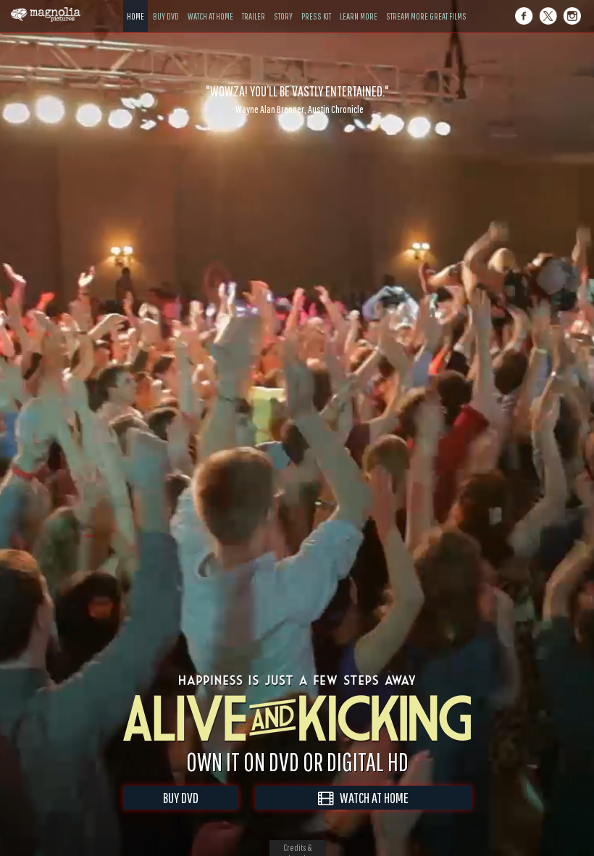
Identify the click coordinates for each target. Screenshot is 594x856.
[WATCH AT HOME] (210, 5)
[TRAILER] (253, 5)
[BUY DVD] (166, 5)
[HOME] (135, 5)
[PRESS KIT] (316, 5)
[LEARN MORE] (358, 5)
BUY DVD (180, 797)
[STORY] (283, 5)
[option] (297, 99)
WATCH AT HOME (371, 797)
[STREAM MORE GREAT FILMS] (426, 5)
